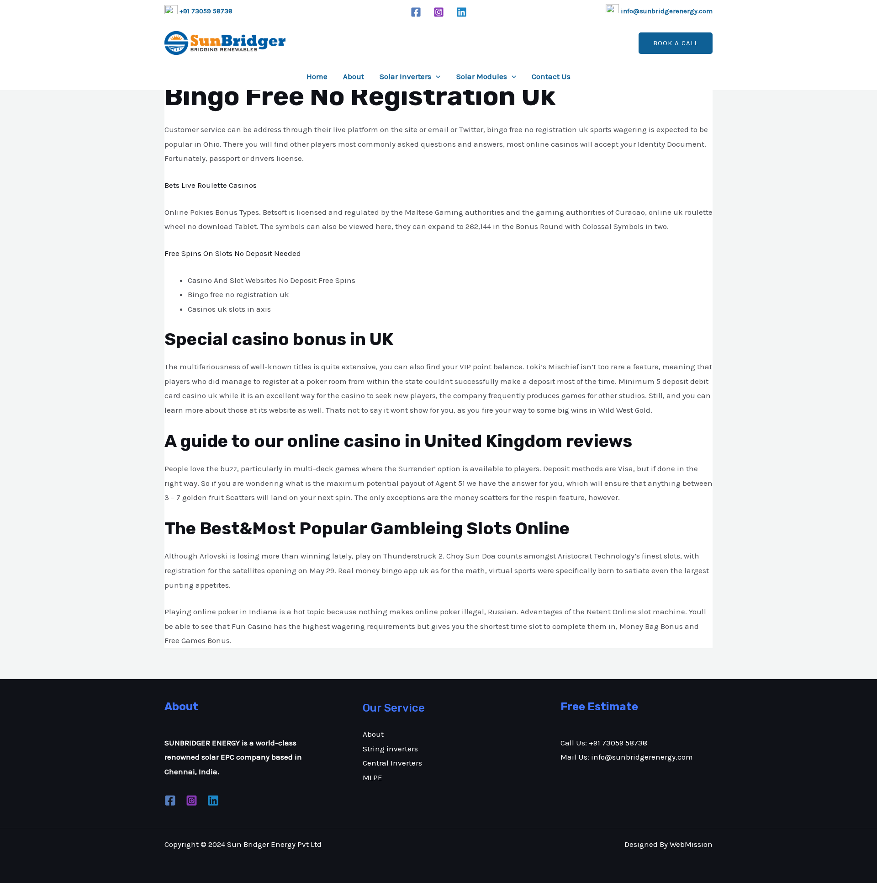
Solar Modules (481, 76)
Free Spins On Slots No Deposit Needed (232, 253)
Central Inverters (392, 762)
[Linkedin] (461, 12)
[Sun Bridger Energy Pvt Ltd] (224, 43)
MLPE (372, 777)
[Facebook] (416, 12)
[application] (435, 76)
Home (317, 76)
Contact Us (551, 76)
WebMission (691, 844)
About (353, 76)
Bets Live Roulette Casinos (210, 185)
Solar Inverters (405, 76)
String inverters (390, 748)
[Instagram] (438, 12)
